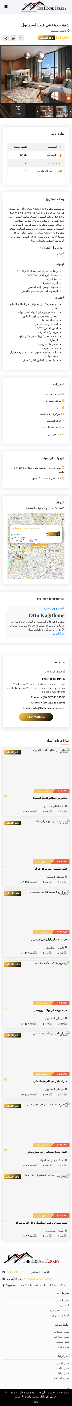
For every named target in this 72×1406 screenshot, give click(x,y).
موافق (36, 1402)
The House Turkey (53, 679)
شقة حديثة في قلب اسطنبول (25, 528)
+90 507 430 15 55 (18, 1272)
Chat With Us (36, 717)
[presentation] (37, 111)
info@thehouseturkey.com (39, 1279)
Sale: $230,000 (40, 546)
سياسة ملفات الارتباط (27, 1397)
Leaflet (61, 578)
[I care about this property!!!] (21, 38)
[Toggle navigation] (6, 6)
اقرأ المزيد (58, 634)
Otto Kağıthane (46, 615)
